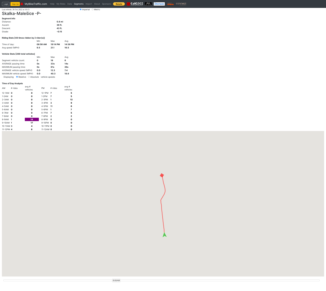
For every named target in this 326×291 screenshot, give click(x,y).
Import (89, 4)
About (97, 4)
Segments (79, 4)
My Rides (61, 4)
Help (52, 4)
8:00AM (116, 280)
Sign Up (15, 4)
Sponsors (106, 4)
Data (69, 4)
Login (6, 4)
